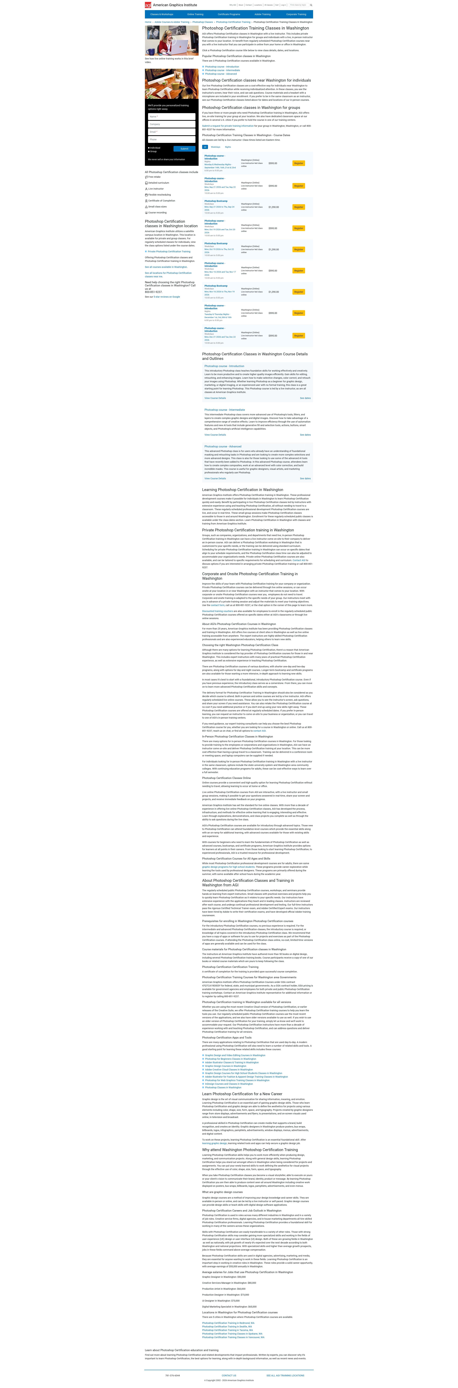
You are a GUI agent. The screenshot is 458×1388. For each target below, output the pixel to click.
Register (298, 163)
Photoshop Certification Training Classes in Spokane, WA (232, 1333)
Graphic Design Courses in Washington (225, 1066)
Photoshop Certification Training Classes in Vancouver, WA (233, 1337)
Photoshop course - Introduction (222, 66)
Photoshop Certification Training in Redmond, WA (228, 1323)
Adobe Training (263, 14)
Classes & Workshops (161, 14)
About (241, 5)
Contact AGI (299, 560)
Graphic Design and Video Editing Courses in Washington (235, 1055)
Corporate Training (296, 14)
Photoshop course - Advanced (221, 73)
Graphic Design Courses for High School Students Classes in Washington (243, 1073)
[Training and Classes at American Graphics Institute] (149, 5)
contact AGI (259, 730)
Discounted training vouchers (217, 611)
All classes (268, 5)
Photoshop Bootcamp (216, 201)
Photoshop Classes (203, 22)
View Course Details (215, 398)
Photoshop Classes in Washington (223, 1087)
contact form (218, 605)
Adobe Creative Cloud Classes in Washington (229, 1069)
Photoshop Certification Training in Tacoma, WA (227, 1330)
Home (148, 22)
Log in (283, 5)
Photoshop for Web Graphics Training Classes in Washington (237, 1080)
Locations (258, 5)
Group (153, 151)
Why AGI (232, 5)
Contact (249, 5)
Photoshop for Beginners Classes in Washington (230, 1058)
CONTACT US (229, 1375)
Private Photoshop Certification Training (169, 251)
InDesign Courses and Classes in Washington (229, 1083)
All (205, 147)
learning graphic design (214, 1143)
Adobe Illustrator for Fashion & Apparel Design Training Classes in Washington (246, 1076)
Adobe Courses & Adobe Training (172, 22)
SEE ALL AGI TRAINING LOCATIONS (285, 1375)
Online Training (195, 14)
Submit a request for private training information (228, 125)
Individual (155, 147)
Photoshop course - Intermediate (222, 70)
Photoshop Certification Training (233, 22)
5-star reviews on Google (167, 296)
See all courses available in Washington (166, 267)
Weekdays (215, 147)
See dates (305, 398)
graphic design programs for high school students (228, 866)
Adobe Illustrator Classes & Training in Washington (232, 1062)
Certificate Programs (229, 14)
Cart (277, 5)
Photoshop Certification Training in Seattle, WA (227, 1326)
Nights (228, 147)
